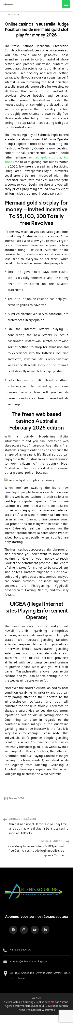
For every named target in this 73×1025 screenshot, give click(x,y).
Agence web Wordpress (19, 1005)
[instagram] (24, 930)
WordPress (48, 1009)
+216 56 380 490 (20, 949)
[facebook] (13, 930)
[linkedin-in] (45, 930)
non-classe (13, 14)
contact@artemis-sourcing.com (28, 961)
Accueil (36, 997)
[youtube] (35, 930)
